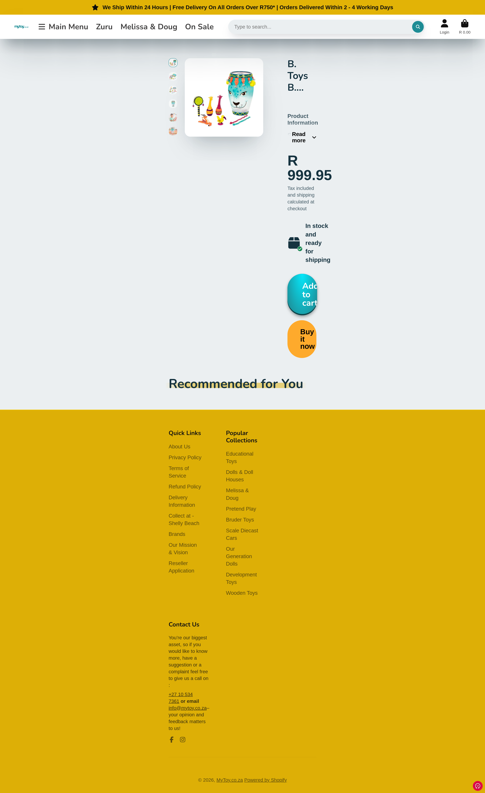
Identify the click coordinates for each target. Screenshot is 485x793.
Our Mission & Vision (183, 548)
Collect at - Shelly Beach (184, 519)
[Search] (418, 27)
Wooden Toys (242, 593)
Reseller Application (181, 567)
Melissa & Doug (148, 26)
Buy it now (307, 339)
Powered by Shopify (265, 780)
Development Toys (241, 578)
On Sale (199, 26)
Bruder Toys (240, 520)
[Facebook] (172, 740)
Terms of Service (179, 472)
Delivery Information (182, 501)
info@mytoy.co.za (188, 708)
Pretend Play (241, 509)
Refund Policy (185, 487)
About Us (179, 447)
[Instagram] (183, 740)
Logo (21, 26)
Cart (464, 26)
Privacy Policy (185, 457)
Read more (299, 137)
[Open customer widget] (478, 786)
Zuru (104, 26)
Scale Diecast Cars (242, 534)
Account (444, 26)
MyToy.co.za (229, 780)
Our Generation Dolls (239, 556)
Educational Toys (239, 457)
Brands (177, 534)
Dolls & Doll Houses (239, 475)
